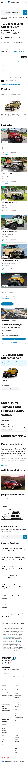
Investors (17, 741)
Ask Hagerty (17, 691)
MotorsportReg (5, 750)
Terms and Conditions (10, 678)
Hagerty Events (18, 711)
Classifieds (4, 728)
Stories (3, 739)
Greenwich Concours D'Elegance (19, 718)
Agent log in (4, 721)
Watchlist (12, 6)
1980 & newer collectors (7, 695)
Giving (16, 743)
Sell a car (4, 730)
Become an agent (5, 719)
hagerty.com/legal (14, 640)
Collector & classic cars (7, 697)
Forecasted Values (7, 637)
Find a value (4, 6)
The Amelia (17, 713)
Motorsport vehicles (6, 704)
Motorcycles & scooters (7, 702)
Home (16, 728)
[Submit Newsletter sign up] (24, 673)
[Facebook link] (2, 662)
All (2, 741)
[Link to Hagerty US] (2, 757)
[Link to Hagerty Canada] (5, 757)
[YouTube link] (11, 662)
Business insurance (6, 710)
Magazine (17, 697)
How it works (4, 732)
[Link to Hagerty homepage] (9, 659)
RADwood (17, 722)
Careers (16, 735)
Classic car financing (6, 712)
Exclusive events (18, 699)
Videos (3, 737)
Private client (4, 708)
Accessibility (16, 761)
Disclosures (22, 761)
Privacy (16, 750)
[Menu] (25, 2)
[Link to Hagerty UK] (8, 757)
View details (5, 154)
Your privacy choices (8, 761)
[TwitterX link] (5, 662)
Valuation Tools (15, 2)
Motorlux (16, 720)
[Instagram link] (8, 662)
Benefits (16, 693)
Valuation (17, 689)
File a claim (4, 689)
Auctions (3, 726)
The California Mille (19, 715)
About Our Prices (20, 630)
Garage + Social (5, 747)
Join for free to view (6, 44)
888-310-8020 (17, 706)
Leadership (17, 731)
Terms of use (8, 764)
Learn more (14, 342)
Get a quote (14, 339)
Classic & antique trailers (7, 700)
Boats (3, 706)
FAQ (16, 748)
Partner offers (18, 695)
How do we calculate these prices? (11, 84)
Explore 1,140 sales (7, 304)
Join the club (17, 687)
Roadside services (19, 704)
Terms (16, 752)
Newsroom (17, 737)
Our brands (17, 733)
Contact (16, 739)
